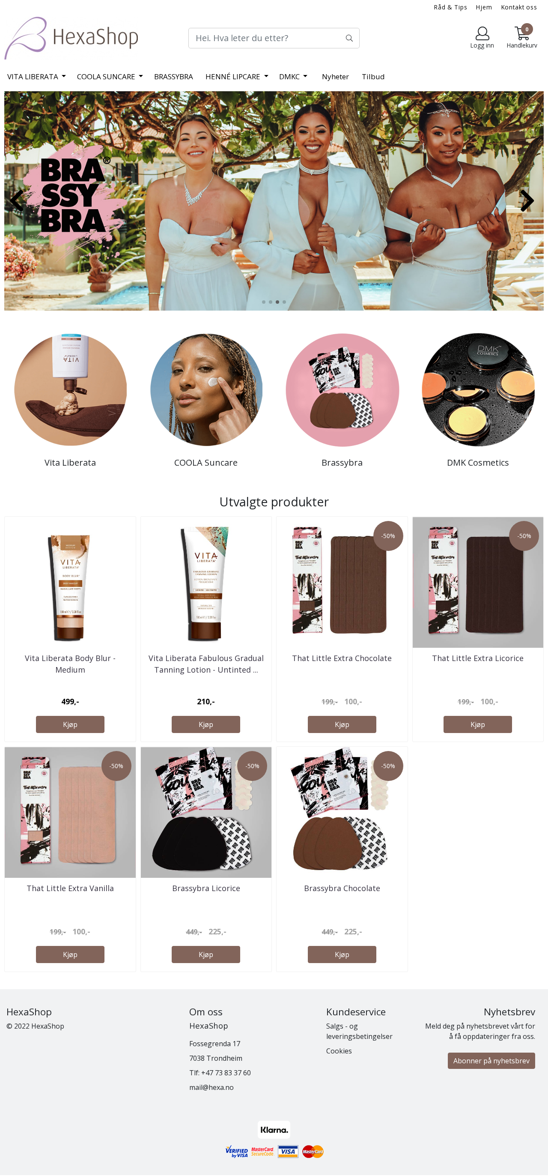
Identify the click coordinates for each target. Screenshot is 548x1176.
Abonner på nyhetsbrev (491, 1060)
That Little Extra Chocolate (342, 658)
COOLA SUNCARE (107, 76)
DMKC (290, 76)
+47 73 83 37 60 (226, 1072)
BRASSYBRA (173, 76)
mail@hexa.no (211, 1087)
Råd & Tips (451, 7)
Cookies (339, 1051)
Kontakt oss (519, 7)
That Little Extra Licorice (478, 658)
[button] (263, 302)
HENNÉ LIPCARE (234, 76)
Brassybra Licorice (206, 888)
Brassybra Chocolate (342, 888)
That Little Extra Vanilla (70, 888)
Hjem (484, 7)
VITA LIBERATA (33, 76)
